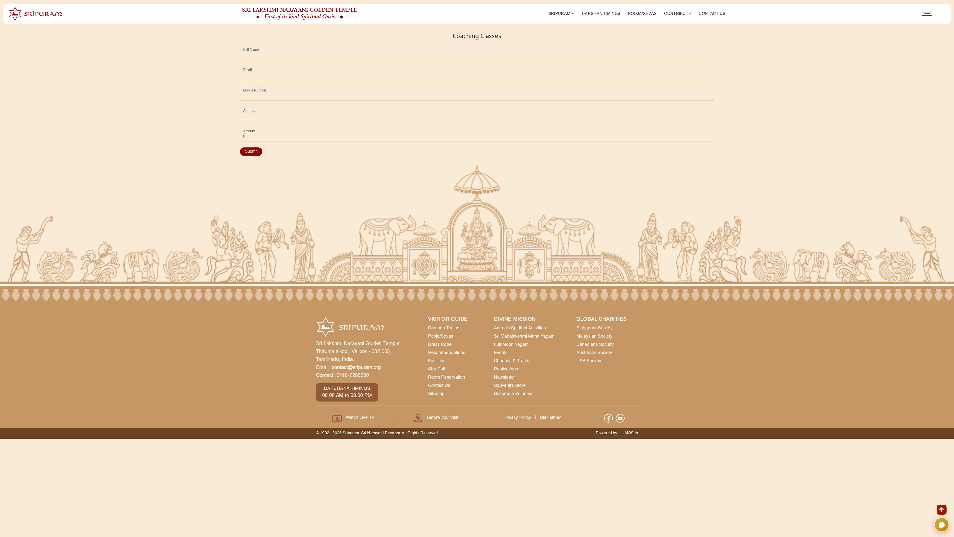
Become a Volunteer (514, 394)
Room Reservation (446, 377)
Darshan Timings (601, 14)
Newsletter (504, 377)
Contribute (677, 14)
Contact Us (712, 14)
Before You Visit (442, 417)
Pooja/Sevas (642, 14)
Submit (251, 152)
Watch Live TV (360, 417)
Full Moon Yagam (511, 344)
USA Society (588, 361)
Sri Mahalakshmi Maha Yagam (524, 336)
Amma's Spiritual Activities (520, 328)
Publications (506, 369)
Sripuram (559, 14)
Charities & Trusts (511, 361)
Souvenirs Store (510, 385)
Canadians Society (595, 344)
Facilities (436, 361)
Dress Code (440, 344)
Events (501, 353)
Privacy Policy (517, 417)
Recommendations (446, 353)
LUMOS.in (628, 433)
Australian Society (594, 353)
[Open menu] (927, 14)
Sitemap (436, 394)
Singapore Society (594, 328)
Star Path (437, 369)
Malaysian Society (594, 336)
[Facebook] (608, 418)
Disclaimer (550, 417)
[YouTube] (620, 418)
